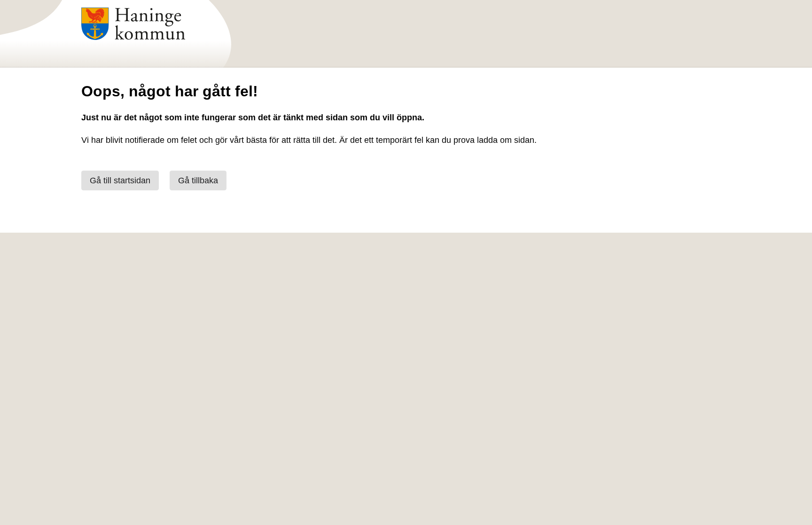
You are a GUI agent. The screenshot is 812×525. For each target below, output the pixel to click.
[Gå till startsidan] (133, 37)
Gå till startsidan (120, 180)
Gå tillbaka (198, 180)
